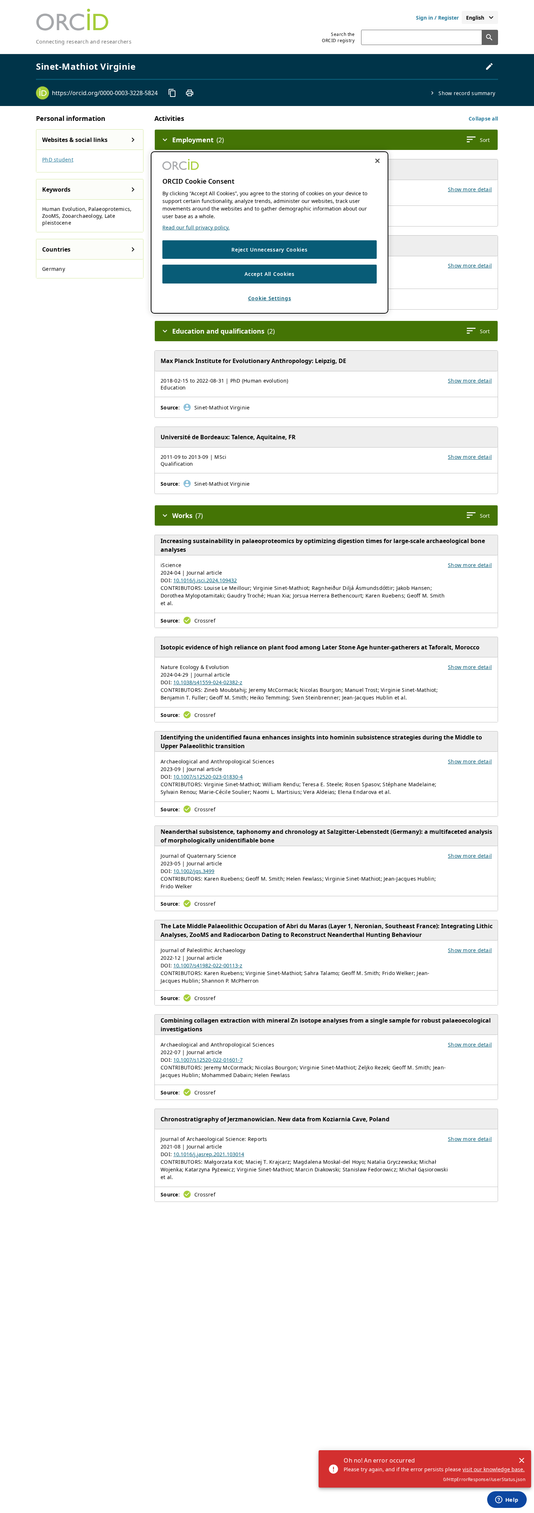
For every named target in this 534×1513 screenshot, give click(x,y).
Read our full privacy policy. (196, 227)
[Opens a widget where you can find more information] (507, 1500)
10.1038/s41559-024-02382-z (207, 682)
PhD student (57, 159)
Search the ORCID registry (338, 37)
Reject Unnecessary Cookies (269, 249)
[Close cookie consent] (377, 161)
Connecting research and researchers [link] (84, 41)
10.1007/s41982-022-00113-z (207, 965)
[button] (483, 118)
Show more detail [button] (470, 189)
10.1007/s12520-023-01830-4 (208, 776)
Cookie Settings (269, 298)
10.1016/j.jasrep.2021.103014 (208, 1154)
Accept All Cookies (269, 274)
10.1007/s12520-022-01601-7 (208, 1059)
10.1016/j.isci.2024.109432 (205, 580)
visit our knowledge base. (493, 1469)
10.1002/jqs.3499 (193, 871)
